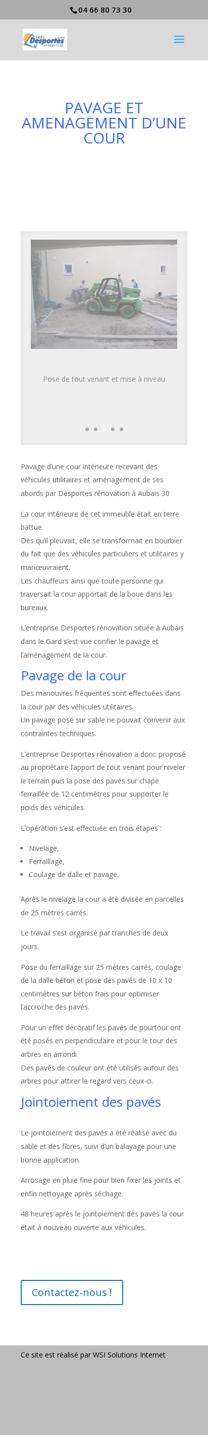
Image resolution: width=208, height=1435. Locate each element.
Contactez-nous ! (72, 1292)
